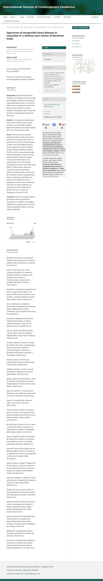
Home (5, 17)
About (13, 17)
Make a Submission (81, 27)
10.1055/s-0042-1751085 (50, 176)
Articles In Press (44, 17)
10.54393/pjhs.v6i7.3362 (51, 155)
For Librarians (76, 47)
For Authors (76, 44)
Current (57, 17)
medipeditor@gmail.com (15, 573)
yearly (33, 241)
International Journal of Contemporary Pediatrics (39, 7)
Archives (67, 17)
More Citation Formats (52, 90)
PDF (46, 48)
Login (22, 17)
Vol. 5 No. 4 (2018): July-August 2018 (32, 27)
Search (95, 17)
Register (30, 17)
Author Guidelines (11, 21)
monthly (28, 241)
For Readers (76, 41)
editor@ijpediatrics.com (32, 573)
